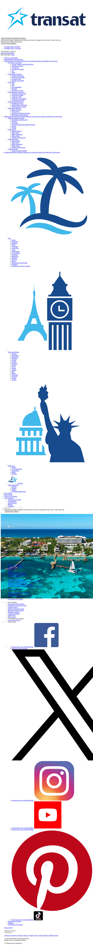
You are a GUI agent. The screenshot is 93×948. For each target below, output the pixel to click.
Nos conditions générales (16, 580)
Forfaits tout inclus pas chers (17, 605)
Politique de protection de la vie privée (20, 584)
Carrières (11, 571)
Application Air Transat (15, 924)
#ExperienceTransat (14, 921)
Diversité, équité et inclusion (17, 575)
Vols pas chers (12, 607)
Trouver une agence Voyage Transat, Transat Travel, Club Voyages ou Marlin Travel (31, 935)
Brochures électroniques (16, 610)
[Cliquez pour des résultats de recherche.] (22, 508)
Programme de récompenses (13, 59)
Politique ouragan (13, 612)
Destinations (32, 152)
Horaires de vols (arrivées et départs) (20, 596)
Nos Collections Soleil (15, 589)
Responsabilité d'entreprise (17, 573)
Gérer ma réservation (7, 53)
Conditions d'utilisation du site (17, 583)
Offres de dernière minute (16, 609)
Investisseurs (12, 568)
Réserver (31, 61)
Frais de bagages (13, 594)
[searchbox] (12, 508)
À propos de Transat (14, 565)
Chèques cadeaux (14, 614)
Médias (10, 570)
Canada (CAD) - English (12, 47)
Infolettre (11, 923)
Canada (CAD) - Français (12, 48)
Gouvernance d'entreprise (16, 566)
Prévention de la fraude (15, 599)
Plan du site (12, 617)
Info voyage (8, 493)
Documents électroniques (16, 604)
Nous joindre (8, 495)
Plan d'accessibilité (14, 576)
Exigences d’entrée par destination (19, 593)
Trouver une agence (10, 496)
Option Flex (11, 615)
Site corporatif (8, 498)
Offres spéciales (33, 116)
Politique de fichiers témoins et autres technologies (24, 581)
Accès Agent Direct (14, 620)
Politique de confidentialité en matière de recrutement (25, 586)
